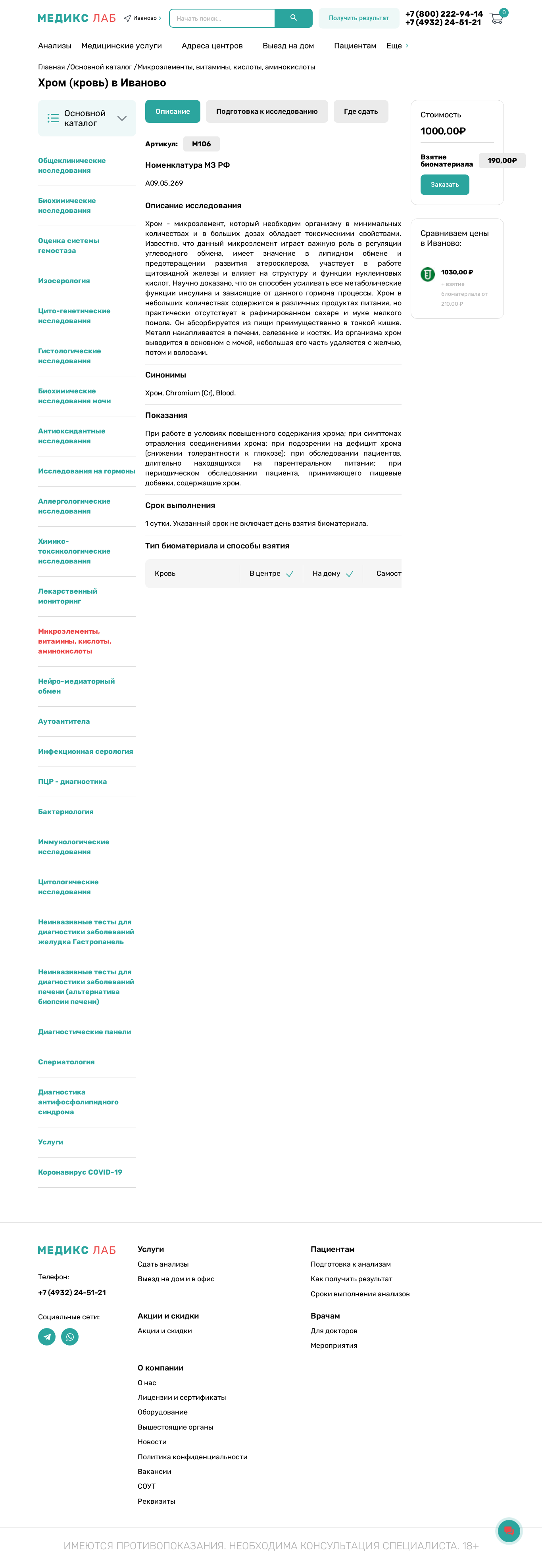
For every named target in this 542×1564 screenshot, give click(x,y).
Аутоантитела (64, 721)
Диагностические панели (84, 1031)
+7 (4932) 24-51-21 (443, 22)
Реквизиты (156, 1501)
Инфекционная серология (85, 751)
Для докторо (334, 1330)
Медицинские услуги (121, 45)
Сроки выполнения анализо (360, 1294)
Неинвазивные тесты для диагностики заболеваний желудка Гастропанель (86, 932)
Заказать (445, 184)
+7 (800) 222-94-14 (444, 14)
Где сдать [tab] (361, 111)
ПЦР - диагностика (72, 781)
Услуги (50, 1142)
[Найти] (294, 18)
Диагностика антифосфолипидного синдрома (78, 1102)
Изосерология (64, 280)
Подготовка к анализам (351, 1264)
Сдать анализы (163, 1264)
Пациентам (355, 45)
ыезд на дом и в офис (176, 1279)
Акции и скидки (165, 1330)
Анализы (54, 45)
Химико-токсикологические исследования (74, 551)
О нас (147, 1382)
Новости (152, 1442)
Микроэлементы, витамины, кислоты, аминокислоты (74, 641)
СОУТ (147, 1486)
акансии (154, 1471)
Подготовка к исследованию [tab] (267, 111)
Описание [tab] (173, 111)
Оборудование (163, 1412)
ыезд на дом (288, 45)
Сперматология (66, 1062)
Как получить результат (351, 1279)
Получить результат (359, 18)
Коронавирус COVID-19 (80, 1172)
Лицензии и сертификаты (182, 1397)
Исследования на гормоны (87, 471)
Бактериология (66, 811)
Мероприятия (334, 1345)
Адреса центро (212, 45)
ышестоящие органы (175, 1427)
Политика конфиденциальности (193, 1457)
